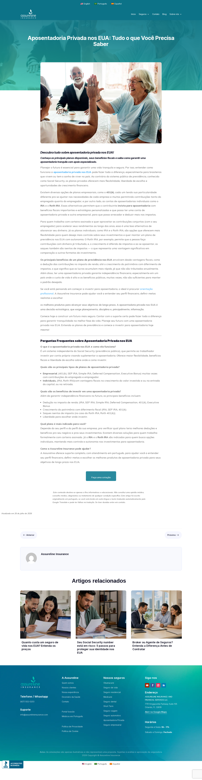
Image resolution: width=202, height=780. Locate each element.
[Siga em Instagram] (158, 685)
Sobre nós (174, 14)
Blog (164, 14)
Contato (155, 14)
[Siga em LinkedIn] (163, 685)
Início (133, 14)
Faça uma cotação (101, 477)
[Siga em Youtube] (147, 685)
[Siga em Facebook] (152, 685)
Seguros (142, 14)
